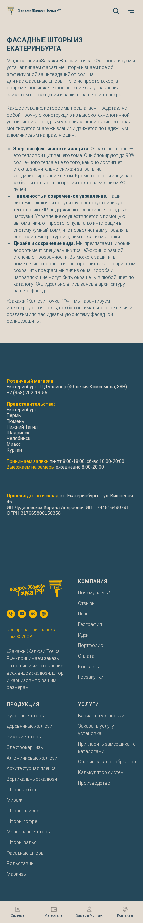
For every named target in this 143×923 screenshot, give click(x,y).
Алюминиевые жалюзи (32, 758)
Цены (83, 613)
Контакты (89, 666)
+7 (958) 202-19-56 (27, 392)
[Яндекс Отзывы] (44, 614)
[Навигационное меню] (131, 10)
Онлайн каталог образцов (107, 761)
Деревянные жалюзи (29, 726)
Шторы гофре (22, 821)
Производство (94, 783)
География (90, 624)
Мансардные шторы (29, 831)
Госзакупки (90, 677)
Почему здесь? (94, 592)
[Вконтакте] (33, 614)
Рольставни (20, 863)
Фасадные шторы (25, 853)
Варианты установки (101, 715)
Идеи (83, 635)
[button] (116, 10)
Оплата (86, 656)
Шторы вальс (22, 842)
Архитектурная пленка (31, 768)
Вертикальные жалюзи (32, 779)
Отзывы (86, 603)
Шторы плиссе (23, 810)
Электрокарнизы (25, 747)
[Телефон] (11, 614)
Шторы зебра (21, 789)
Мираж (14, 800)
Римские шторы (24, 736)
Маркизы (17, 874)
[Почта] (22, 614)
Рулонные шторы (26, 715)
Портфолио (90, 645)
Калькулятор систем (101, 772)
